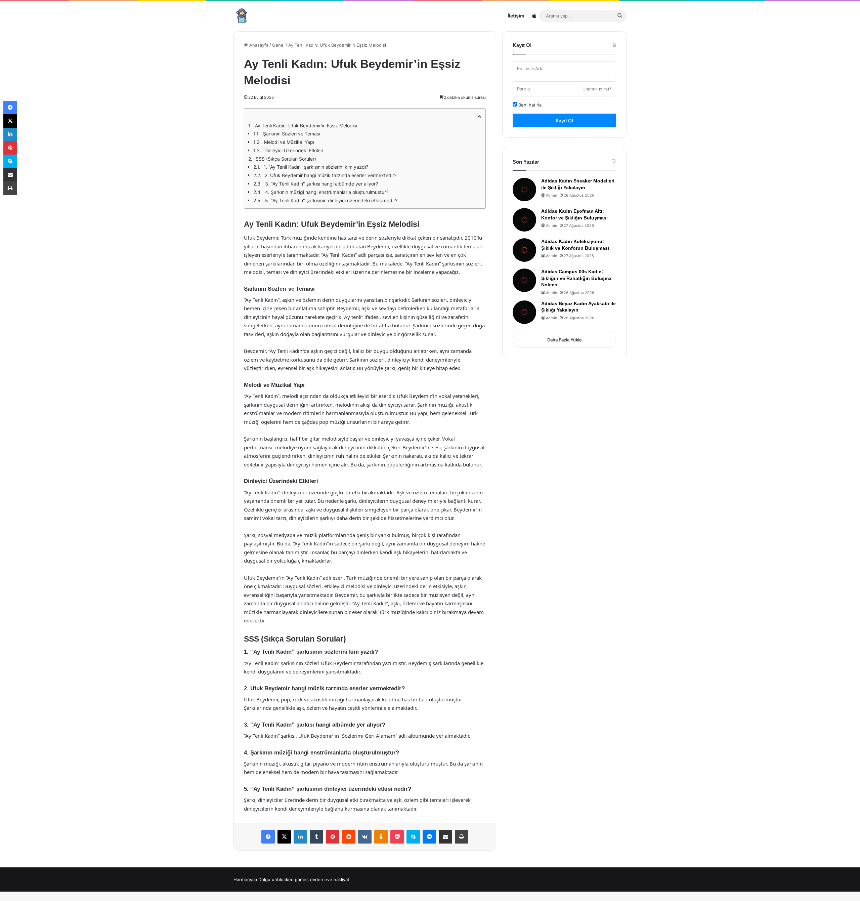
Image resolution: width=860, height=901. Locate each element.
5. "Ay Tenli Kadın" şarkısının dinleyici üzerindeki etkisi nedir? (331, 200)
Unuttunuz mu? (597, 88)
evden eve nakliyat (329, 879)
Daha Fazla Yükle (564, 339)
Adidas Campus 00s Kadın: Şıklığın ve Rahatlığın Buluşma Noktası (576, 278)
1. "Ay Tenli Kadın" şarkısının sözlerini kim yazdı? (316, 167)
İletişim (516, 15)
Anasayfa (258, 45)
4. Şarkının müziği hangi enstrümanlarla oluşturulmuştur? (326, 192)
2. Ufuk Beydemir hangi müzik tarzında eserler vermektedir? (330, 175)
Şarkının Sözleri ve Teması (291, 133)
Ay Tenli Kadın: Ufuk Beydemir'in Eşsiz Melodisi (306, 125)
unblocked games (290, 879)
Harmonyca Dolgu (251, 879)
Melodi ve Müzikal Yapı (289, 142)
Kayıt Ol (564, 120)
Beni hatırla (529, 105)
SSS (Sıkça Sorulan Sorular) (286, 159)
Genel (278, 45)
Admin (551, 195)
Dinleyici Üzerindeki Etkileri (293, 150)
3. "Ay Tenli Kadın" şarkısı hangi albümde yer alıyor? (321, 184)
